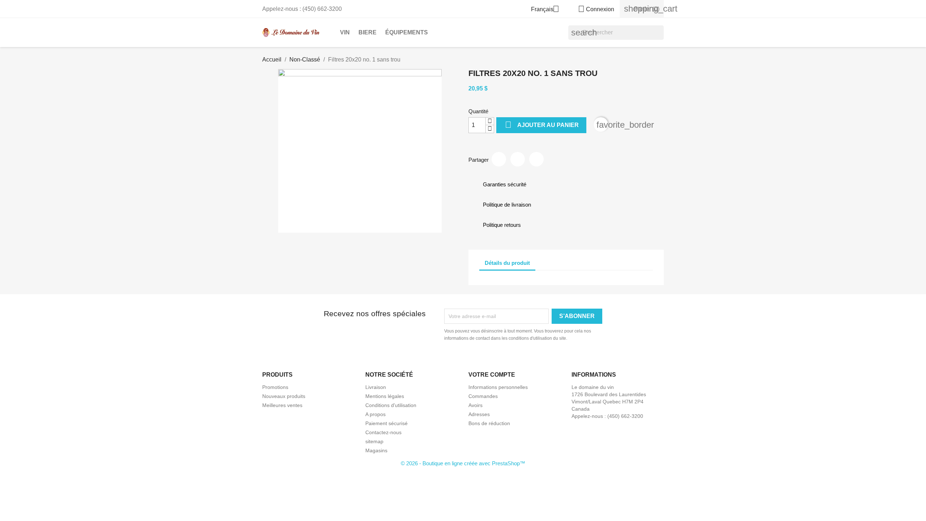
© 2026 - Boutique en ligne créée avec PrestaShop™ (463, 463)
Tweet (517, 159)
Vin (345, 32)
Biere (367, 32)
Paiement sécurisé (386, 423)
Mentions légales (384, 396)
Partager (499, 159)
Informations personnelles (498, 387)
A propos (375, 414)
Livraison (375, 387)
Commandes (483, 396)
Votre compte (491, 375)
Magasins (376, 450)
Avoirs (475, 405)
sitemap (374, 441)
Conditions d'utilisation (390, 405)
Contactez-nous (383, 432)
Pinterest (536, 159)
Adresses (479, 414)
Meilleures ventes (282, 405)
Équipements (406, 32)
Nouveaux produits (283, 396)
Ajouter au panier (542, 125)
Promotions (275, 387)
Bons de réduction (489, 423)
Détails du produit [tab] (507, 263)
